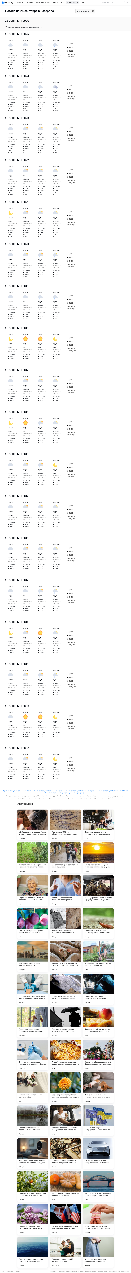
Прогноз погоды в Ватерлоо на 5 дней (48, 791)
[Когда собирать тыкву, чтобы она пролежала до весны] (65, 1186)
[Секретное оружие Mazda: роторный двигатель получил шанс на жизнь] (98, 1153)
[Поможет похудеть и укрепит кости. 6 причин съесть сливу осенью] (32, 923)
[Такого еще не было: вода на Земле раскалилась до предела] (98, 857)
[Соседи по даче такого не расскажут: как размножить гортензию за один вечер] (32, 1219)
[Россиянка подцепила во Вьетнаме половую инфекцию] (32, 1022)
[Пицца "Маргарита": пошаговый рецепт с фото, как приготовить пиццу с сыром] (65, 1055)
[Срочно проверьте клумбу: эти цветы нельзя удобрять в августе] (65, 1087)
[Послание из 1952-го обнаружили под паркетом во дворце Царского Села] (65, 825)
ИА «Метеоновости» (123, 1271)
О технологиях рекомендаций (87, 1271)
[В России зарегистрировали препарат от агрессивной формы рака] (32, 1055)
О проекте (53, 1271)
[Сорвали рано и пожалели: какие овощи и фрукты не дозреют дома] (32, 1186)
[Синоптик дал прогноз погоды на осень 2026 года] (65, 857)
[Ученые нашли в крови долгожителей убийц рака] (98, 989)
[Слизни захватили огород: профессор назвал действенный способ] (98, 923)
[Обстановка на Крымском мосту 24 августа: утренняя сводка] (98, 1186)
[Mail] (3, 2)
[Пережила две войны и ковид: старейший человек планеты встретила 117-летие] (32, 890)
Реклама (17, 1271)
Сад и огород (65, 793)
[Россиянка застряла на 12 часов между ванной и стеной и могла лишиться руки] (32, 989)
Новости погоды (51, 793)
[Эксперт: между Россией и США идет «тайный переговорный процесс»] (65, 1219)
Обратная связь (102, 1271)
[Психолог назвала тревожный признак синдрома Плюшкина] (65, 1153)
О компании (9, 1271)
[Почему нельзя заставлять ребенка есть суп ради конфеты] (98, 825)
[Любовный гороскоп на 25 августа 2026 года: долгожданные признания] (65, 1252)
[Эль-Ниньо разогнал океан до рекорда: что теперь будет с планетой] (32, 1252)
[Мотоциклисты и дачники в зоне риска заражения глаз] (98, 956)
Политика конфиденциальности (67, 1271)
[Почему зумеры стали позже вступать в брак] (32, 1087)
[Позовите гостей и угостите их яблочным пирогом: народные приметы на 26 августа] (98, 1022)
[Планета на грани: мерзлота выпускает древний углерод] (65, 989)
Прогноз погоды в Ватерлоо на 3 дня (17, 791)
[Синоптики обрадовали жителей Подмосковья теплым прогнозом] (98, 1055)
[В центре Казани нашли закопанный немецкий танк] (65, 923)
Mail (3, 1271)
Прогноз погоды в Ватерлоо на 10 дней (113, 791)
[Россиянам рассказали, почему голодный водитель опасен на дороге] (65, 1120)
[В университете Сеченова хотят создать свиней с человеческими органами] (65, 956)
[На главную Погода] (9, 2)
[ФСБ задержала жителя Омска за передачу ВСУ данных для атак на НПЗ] (98, 890)
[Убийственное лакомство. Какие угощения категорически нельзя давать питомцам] (32, 825)
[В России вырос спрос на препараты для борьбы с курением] (65, 890)
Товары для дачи (80, 793)
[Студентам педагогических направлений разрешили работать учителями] (98, 1252)
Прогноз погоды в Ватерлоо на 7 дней (80, 791)
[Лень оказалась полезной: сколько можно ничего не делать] (98, 1087)
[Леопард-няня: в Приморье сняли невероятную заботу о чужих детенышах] (32, 857)
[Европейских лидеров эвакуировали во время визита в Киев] (98, 1120)
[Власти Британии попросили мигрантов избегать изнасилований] (32, 956)
